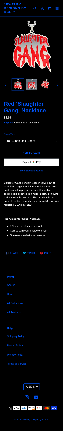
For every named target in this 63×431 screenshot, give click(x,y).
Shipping (8, 122)
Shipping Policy (15, 336)
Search (11, 284)
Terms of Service (16, 363)
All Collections (15, 303)
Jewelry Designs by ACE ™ (15, 8)
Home (10, 294)
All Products (14, 312)
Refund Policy (15, 345)
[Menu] (57, 8)
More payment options (31, 170)
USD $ (30, 386)
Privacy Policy (15, 354)
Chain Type (9, 134)
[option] (18, 84)
